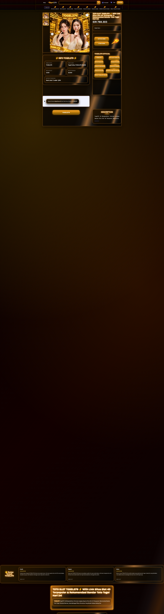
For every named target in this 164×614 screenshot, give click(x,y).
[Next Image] (87, 34)
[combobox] (78, 2)
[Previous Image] (52, 34)
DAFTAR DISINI (101, 39)
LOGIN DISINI (101, 43)
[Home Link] (52, 2)
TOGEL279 (66, 112)
